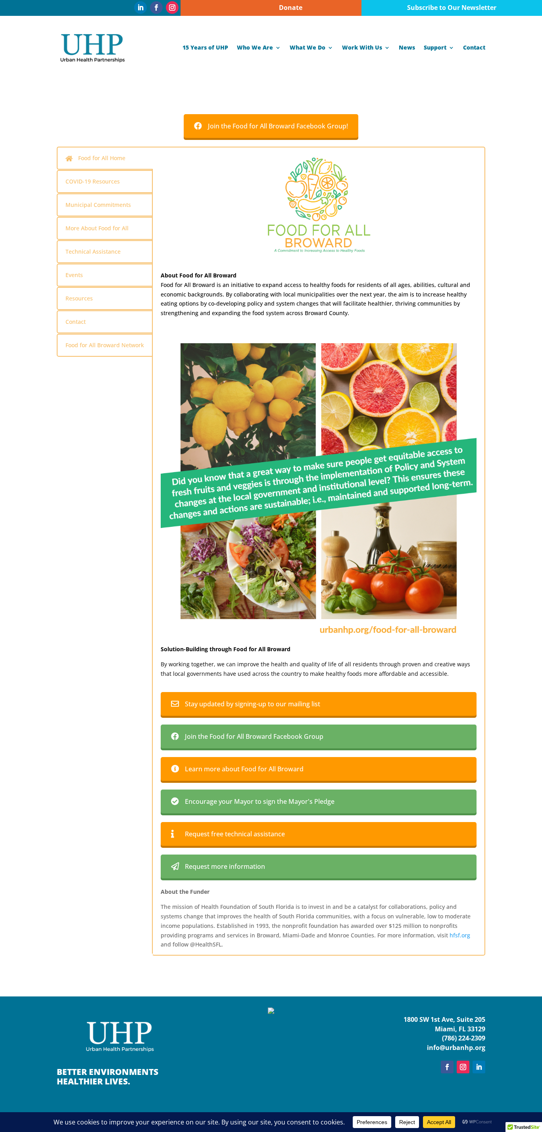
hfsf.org (460, 935)
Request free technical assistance (235, 834)
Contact (474, 47)
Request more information (225, 866)
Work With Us (362, 47)
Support (435, 47)
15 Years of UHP (205, 47)
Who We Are (255, 47)
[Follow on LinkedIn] (140, 7)
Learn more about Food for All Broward (244, 769)
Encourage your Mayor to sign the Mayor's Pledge (259, 801)
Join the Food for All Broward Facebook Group (254, 736)
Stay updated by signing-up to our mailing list (252, 704)
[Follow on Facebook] (156, 7)
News (407, 47)
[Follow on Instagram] (172, 7)
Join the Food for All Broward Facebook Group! (278, 126)
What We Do (307, 47)
